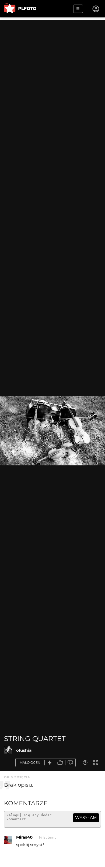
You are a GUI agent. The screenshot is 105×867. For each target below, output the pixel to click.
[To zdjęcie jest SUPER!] (49, 762)
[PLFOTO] (20, 8)
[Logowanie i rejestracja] (96, 9)
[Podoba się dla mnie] (60, 762)
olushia (24, 750)
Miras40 (24, 837)
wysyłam (86, 817)
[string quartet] (8, 750)
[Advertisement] (52, 72)
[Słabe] (70, 762)
